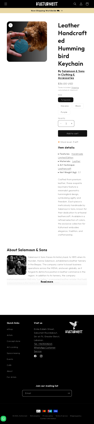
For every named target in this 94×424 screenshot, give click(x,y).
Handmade (77, 153)
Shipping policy (76, 416)
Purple (64, 112)
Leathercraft (64, 168)
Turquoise (65, 100)
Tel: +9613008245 (43, 343)
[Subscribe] (69, 393)
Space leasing (13, 353)
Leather (76, 161)
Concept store (13, 341)
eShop (10, 329)
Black (78, 106)
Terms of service (61, 416)
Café (9, 365)
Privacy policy (48, 416)
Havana (65, 106)
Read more (47, 281)
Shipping (75, 87)
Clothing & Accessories (66, 76)
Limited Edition (65, 157)
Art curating (12, 347)
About (9, 371)
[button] (6, 4)
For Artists (11, 377)
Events (10, 359)
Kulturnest (23, 416)
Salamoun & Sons (73, 71)
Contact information (48, 418)
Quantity (61, 118)
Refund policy (35, 416)
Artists (10, 335)
